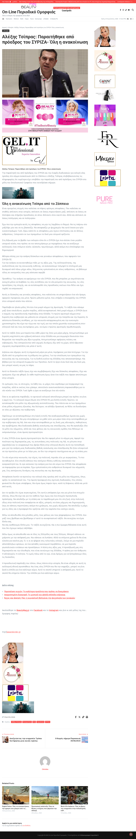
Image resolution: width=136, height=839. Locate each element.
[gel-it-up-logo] (45, 150)
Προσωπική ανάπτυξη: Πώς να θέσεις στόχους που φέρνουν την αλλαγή (44, 808)
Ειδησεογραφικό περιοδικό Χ (89, 835)
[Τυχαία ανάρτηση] (128, 19)
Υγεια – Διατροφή (36, 19)
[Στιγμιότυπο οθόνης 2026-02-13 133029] (45, 193)
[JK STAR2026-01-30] (114, 115)
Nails (21, 19)
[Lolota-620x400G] (45, 692)
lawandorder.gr (14, 632)
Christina (45, 769)
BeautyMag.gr (23, 610)
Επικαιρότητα (27, 722)
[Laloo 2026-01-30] (45, 653)
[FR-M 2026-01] (114, 139)
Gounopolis (67, 10)
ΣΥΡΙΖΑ (47, 722)
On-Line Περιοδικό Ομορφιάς (28, 12)
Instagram (54, 610)
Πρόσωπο (9, 19)
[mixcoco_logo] (114, 159)
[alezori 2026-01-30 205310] (45, 673)
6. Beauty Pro (54, 19)
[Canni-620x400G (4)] (105, 81)
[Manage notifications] (131, 834)
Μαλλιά (16, 19)
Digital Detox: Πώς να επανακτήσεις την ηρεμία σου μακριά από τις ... (15, 807)
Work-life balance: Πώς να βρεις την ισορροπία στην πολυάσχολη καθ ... (73, 808)
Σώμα (26, 19)
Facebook (38, 610)
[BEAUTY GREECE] (45, 132)
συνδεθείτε (26, 825)
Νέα (34, 722)
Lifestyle (45, 19)
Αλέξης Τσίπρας (16, 722)
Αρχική (4, 27)
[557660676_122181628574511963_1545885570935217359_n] (114, 200)
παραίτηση (40, 722)
